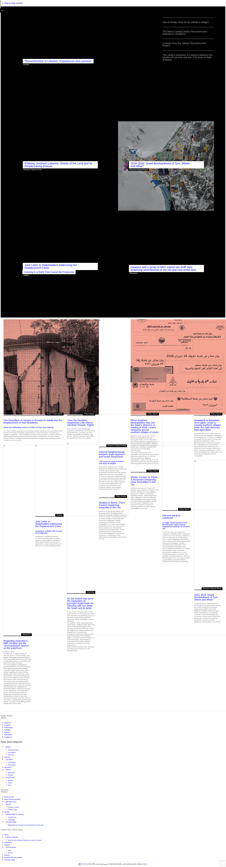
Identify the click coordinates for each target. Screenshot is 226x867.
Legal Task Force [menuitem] (10, 802)
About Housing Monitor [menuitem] (12, 799)
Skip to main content (13, 3)
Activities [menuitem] (7, 730)
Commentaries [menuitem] (10, 847)
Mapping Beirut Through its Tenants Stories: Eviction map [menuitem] (26, 825)
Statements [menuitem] (11, 772)
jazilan (145, 864)
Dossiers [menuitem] (7, 757)
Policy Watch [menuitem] (12, 765)
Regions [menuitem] (7, 845)
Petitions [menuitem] (10, 775)
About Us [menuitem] (7, 723)
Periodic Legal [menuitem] (12, 809)
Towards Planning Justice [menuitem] (13, 857)
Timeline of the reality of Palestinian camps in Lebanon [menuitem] (25, 840)
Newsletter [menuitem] (8, 735)
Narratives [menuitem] (7, 767)
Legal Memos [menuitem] (12, 817)
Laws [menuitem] (9, 850)
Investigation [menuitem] (12, 752)
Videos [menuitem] (10, 783)
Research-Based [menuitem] (13, 750)
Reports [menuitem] (8, 804)
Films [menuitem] (9, 785)
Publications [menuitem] (8, 727)
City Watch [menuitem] (9, 759)
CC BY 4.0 (84, 864)
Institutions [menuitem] (8, 842)
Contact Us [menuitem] (8, 737)
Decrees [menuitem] (10, 853)
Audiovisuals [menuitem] (9, 777)
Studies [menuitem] (7, 812)
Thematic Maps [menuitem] (10, 822)
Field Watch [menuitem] (11, 762)
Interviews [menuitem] (11, 755)
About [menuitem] (6, 835)
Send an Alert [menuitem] (9, 797)
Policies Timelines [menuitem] (11, 837)
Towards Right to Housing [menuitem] (14, 814)
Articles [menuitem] (8, 747)
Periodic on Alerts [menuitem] (13, 807)
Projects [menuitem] (7, 725)
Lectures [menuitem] (10, 780)
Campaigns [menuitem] (11, 819)
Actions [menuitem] (6, 732)
